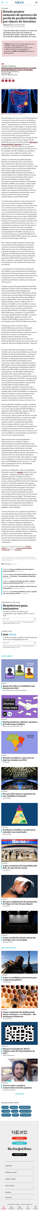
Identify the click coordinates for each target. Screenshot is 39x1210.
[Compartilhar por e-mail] (9, 80)
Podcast (4, 719)
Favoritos (6, 586)
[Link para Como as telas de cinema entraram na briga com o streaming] (19, 922)
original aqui (17, 549)
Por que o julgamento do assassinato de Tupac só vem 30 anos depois (20, 903)
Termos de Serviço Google (9, 623)
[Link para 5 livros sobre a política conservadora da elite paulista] (19, 1070)
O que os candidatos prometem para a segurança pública (20, 979)
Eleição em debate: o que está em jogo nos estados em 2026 (18, 759)
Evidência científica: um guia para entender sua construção (19, 831)
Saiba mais (14, 563)
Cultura (15, 1111)
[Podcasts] (20, 1207)
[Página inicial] (19, 2)
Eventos (8, 1197)
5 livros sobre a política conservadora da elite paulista (17, 1086)
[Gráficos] (11, 1207)
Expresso (6, 569)
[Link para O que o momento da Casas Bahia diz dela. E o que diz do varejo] (19, 850)
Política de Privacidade (27, 621)
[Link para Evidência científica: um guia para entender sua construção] (19, 814)
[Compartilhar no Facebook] (2, 80)
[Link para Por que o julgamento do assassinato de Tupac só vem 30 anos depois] (19, 886)
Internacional (25, 1107)
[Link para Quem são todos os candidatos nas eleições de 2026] (19, 670)
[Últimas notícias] (28, 1207)
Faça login (19, 1143)
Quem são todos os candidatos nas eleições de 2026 (19, 687)
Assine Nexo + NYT (19, 1154)
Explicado (4, 827)
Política (5, 1107)
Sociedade (5, 1111)
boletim (20, 472)
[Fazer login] (36, 2)
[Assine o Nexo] (4, 1207)
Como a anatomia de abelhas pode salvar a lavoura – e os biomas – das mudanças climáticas (19, 1014)
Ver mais (19, 1094)
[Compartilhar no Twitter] (6, 80)
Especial (4, 683)
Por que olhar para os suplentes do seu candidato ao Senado (19, 795)
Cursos (8, 1192)
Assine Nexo (19, 1138)
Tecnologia (6, 1115)
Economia (13, 1107)
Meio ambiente (25, 1115)
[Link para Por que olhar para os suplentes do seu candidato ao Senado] (19, 778)
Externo (5, 574)
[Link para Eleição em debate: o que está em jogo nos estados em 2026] (19, 742)
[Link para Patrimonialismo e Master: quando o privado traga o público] (19, 706)
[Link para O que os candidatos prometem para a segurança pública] (19, 962)
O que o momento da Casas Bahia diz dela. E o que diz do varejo (20, 867)
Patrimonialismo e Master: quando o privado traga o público (20, 723)
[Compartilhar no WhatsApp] (13, 80)
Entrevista (6, 591)
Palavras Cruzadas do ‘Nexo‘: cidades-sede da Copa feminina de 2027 (19, 1051)
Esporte (15, 1115)
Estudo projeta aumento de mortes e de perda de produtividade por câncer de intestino (18, 69)
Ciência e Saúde (25, 1111)
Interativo (6, 581)
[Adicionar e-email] (35, 619)
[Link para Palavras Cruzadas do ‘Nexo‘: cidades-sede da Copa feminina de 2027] (19, 1033)
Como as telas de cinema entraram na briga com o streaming (19, 939)
